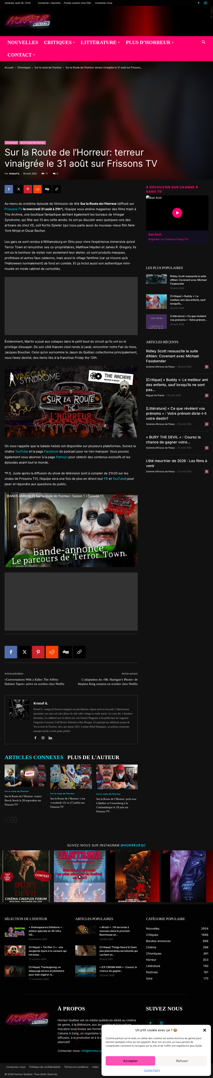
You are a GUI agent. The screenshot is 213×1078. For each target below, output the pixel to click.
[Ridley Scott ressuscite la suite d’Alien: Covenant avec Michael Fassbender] (156, 279)
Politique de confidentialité (44, 1066)
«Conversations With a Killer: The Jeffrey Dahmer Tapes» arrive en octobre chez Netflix (34, 682)
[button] (205, 1030)
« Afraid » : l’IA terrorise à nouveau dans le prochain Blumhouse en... (114, 931)
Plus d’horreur (148, 42)
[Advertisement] (71, 306)
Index (95, 1066)
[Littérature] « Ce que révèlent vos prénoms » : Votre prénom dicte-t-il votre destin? (176, 413)
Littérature (98, 42)
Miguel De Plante (155, 395)
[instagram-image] (26, 876)
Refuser (182, 1061)
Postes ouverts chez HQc (77, 2)
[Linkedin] (51, 738)
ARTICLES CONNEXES (34, 757)
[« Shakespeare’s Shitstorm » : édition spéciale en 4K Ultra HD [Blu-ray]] (15, 931)
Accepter (130, 1061)
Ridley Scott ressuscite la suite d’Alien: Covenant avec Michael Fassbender (188, 280)
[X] (18, 189)
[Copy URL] (56, 189)
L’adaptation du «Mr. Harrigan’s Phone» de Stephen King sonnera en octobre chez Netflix (108, 682)
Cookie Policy (152, 1070)
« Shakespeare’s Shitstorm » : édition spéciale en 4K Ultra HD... (46, 931)
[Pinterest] (28, 189)
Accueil (9, 67)
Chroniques (24, 67)
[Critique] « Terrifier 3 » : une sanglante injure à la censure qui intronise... (48, 951)
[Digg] (47, 189)
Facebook (51, 451)
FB (106, 479)
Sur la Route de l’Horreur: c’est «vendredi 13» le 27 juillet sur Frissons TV (67, 802)
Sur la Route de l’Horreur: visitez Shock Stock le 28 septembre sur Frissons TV (23, 800)
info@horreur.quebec (95, 1050)
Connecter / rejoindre (49, 2)
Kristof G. (14, 173)
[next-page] (13, 819)
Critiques (58, 42)
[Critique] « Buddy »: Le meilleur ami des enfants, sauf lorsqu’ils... (187, 300)
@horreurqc (133, 845)
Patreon (62, 457)
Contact (19, 55)
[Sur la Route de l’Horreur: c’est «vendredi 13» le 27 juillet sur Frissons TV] (71, 777)
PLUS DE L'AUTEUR (93, 757)
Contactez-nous (103, 2)
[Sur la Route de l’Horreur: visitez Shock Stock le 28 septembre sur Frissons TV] (25, 776)
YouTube (21, 451)
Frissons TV (13, 209)
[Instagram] (205, 3)
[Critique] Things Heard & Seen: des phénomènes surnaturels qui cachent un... (118, 951)
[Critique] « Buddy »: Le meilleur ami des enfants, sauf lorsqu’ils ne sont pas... (177, 385)
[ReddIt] (37, 189)
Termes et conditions (76, 1066)
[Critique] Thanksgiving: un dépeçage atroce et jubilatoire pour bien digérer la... (46, 971)
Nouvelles (22, 42)
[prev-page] (7, 819)
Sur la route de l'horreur (48, 67)
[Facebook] (198, 3)
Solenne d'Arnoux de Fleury (160, 366)
